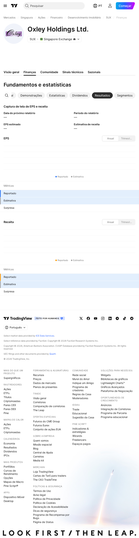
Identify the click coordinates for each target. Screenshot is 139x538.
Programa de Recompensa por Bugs (51, 516)
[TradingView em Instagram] (102, 318)
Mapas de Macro (14, 481)
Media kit (38, 460)
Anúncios (106, 405)
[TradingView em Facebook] (88, 318)
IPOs (6, 455)
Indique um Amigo (83, 382)
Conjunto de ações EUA (47, 429)
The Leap (38, 410)
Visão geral (39, 398)
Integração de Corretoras (116, 409)
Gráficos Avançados (112, 386)
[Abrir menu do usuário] (110, 5)
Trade (75, 409)
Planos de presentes (45, 386)
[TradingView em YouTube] (95, 318)
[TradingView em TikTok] (124, 318)
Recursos (38, 375)
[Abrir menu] (5, 5)
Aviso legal (39, 494)
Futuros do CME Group (46, 421)
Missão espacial (42, 444)
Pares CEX (10, 405)
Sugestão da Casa (83, 417)
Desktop (9, 501)
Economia (9, 443)
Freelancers (79, 439)
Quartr (52, 353)
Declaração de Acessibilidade (50, 506)
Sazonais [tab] (94, 72)
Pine (6, 413)
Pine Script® (11, 485)
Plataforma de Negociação (116, 390)
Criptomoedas (12, 401)
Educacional (79, 413)
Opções (8, 477)
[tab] (31, 95)
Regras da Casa (81, 394)
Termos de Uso (42, 490)
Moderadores (80, 398)
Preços (37, 379)
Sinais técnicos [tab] (72, 72)
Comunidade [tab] (49, 72)
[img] (74, 39)
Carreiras (38, 456)
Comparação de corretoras (49, 406)
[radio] (110, 138)
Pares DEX (10, 409)
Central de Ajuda (43, 452)
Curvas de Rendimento (11, 472)
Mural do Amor (81, 379)
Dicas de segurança (45, 510)
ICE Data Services (45, 335)
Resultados (10, 447)
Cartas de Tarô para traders (49, 475)
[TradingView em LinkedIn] (110, 318)
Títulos (7, 397)
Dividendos (10, 451)
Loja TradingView (43, 471)
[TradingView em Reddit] (131, 318)
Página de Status (43, 522)
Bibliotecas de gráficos (114, 379)
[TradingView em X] (81, 318)
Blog (35, 448)
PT (100, 6)
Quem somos (41, 440)
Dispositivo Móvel (14, 497)
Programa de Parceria (114, 413)
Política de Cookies (44, 502)
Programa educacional (114, 417)
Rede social (79, 375)
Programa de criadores (80, 388)
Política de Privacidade (46, 498)
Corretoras (39, 402)
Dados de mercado (44, 382)
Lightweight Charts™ (113, 382)
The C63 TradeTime (45, 479)
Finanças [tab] (30, 72)
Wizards (77, 435)
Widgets (106, 375)
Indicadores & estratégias (80, 430)
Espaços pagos (81, 443)
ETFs (6, 393)
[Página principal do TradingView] (14, 5)
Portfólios (9, 466)
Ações (7, 389)
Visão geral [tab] (11, 72)
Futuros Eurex (41, 425)
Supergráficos (12, 377)
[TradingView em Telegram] (117, 318)
